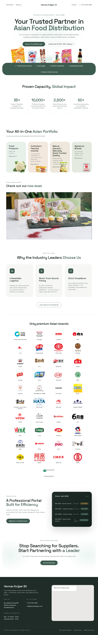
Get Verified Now (49, 563)
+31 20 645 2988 (86, 5)
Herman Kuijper (49, 5)
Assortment (9, 5)
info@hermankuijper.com (34, 606)
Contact (74, 5)
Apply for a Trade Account (18, 521)
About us (18, 5)
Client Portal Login (89, 630)
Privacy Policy (78, 630)
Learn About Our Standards (49, 305)
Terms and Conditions (65, 630)
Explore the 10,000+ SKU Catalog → (61, 44)
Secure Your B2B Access (33, 44)
